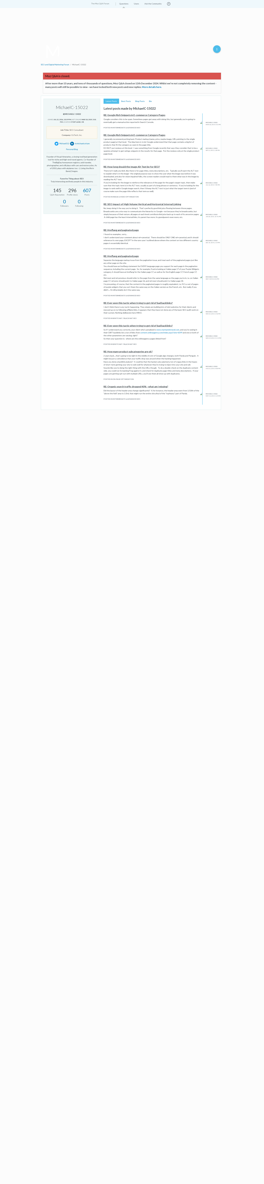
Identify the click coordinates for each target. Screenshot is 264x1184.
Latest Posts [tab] (111, 101)
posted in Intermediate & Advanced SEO (122, 128)
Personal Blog (72, 149)
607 (87, 190)
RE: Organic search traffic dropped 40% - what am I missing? (136, 386)
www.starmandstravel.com (167, 330)
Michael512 (64, 143)
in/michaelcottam (82, 143)
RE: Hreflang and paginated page (121, 230)
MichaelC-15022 (212, 122)
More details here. (152, 87)
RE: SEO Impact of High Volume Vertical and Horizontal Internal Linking (142, 204)
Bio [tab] (150, 101)
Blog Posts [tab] (140, 101)
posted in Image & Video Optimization (121, 197)
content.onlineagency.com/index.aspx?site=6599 (161, 332)
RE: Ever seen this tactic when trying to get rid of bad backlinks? (138, 303)
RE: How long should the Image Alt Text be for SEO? (132, 166)
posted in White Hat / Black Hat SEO (120, 318)
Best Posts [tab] (126, 101)
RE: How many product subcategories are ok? (128, 351)
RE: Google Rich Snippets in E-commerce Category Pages (134, 115)
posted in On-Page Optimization (119, 379)
